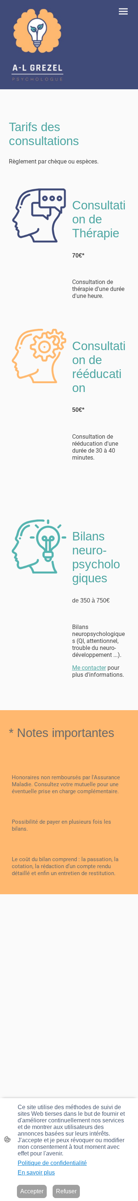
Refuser (66, 1191)
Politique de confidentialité (52, 1163)
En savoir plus (36, 1172)
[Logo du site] (37, 45)
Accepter (31, 1191)
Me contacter (89, 667)
